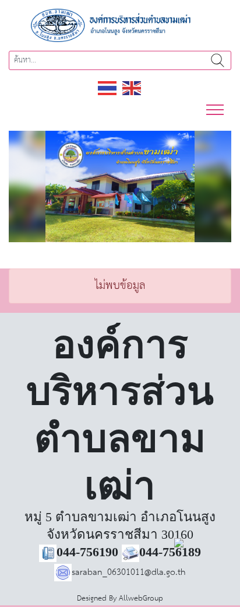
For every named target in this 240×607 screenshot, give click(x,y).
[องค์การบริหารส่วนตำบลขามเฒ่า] (120, 24)
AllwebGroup (141, 598)
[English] (132, 87)
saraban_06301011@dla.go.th (129, 572)
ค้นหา (217, 60)
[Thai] (108, 87)
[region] (120, 186)
